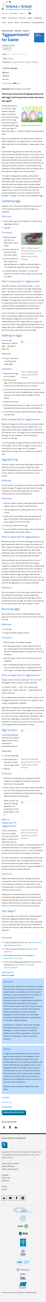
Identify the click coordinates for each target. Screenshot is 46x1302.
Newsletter (14, 13)
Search (22, 13)
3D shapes (14, 62)
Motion (21, 62)
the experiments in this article (19, 956)
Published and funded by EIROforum (13, 1292)
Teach (4, 22)
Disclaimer (5, 1180)
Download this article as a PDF (13, 1112)
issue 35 (26, 30)
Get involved (25, 22)
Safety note (6, 1177)
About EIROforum (8, 1166)
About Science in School (10, 1163)
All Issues (22, 18)
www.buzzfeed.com (11, 967)
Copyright (5, 1175)
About (17, 22)
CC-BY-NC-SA (7, 1102)
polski (6, 79)
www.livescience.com (23, 964)
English (6, 72)
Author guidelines (37, 22)
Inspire (30, 18)
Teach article (38, 35)
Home (4, 18)
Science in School (7, 30)
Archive (4, 1186)
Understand (38, 18)
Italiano (6, 76)
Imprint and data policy (10, 1169)
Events (10, 22)
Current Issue (12, 18)
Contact (4, 13)
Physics (11, 58)
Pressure (35, 62)
